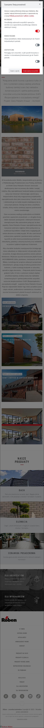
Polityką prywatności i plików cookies (22, 16)
